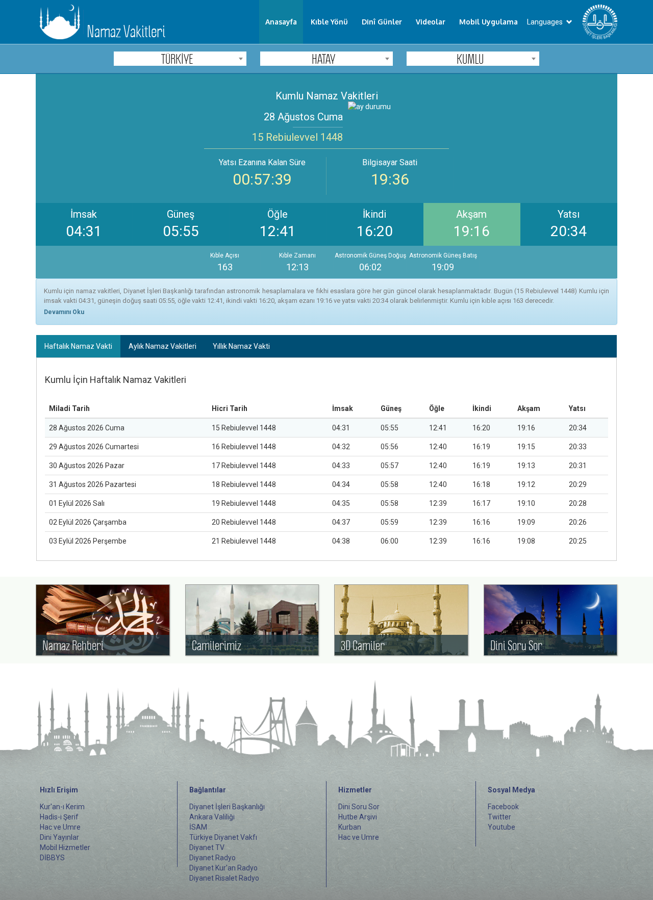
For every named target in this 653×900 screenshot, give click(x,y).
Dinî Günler (382, 21)
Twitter (499, 817)
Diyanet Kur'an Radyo (223, 868)
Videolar (430, 21)
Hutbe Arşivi (357, 817)
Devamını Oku (64, 312)
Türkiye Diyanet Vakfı (223, 837)
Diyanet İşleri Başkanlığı (227, 807)
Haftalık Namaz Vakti (78, 346)
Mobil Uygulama (488, 21)
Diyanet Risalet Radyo (224, 878)
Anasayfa (281, 21)
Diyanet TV (206, 847)
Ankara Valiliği (212, 817)
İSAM (198, 827)
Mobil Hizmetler (65, 847)
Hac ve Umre (60, 827)
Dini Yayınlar (59, 837)
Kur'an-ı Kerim (62, 807)
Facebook (503, 807)
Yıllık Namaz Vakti (241, 346)
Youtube (501, 827)
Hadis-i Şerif (59, 817)
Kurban (349, 827)
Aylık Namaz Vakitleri (162, 346)
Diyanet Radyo (212, 858)
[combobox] (180, 59)
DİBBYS (52, 858)
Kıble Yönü (329, 21)
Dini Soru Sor (359, 807)
